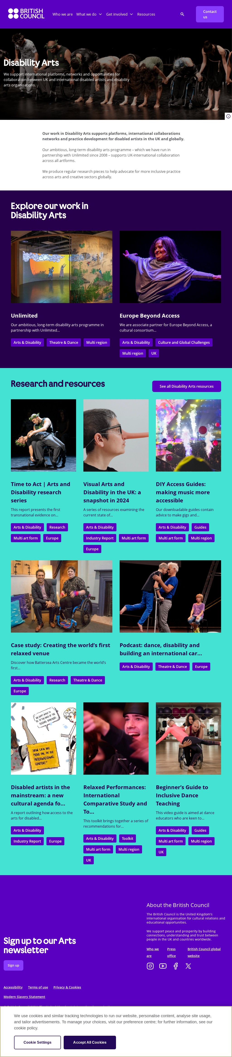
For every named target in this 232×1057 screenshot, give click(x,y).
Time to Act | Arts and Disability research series (40, 492)
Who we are (63, 14)
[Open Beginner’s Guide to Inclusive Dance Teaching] (188, 738)
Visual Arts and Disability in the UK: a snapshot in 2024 (112, 492)
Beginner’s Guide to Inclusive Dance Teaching (182, 795)
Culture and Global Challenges (184, 342)
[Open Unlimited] (61, 267)
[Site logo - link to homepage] (26, 14)
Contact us (210, 14)
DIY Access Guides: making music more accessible (183, 492)
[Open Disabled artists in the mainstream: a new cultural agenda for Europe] (43, 738)
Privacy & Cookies (67, 987)
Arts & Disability (27, 342)
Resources (146, 14)
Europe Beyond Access (150, 315)
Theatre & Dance (63, 342)
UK (153, 353)
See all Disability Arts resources (187, 386)
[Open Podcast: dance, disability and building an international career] (170, 596)
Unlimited (24, 315)
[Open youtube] (163, 966)
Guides (200, 527)
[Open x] (188, 966)
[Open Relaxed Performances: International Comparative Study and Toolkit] (116, 738)
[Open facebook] (175, 966)
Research (57, 527)
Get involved (117, 14)
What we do (86, 14)
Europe (52, 538)
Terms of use (38, 987)
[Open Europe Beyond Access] (170, 267)
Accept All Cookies (89, 1042)
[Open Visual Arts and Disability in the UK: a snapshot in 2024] (116, 435)
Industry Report (100, 538)
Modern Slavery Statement (24, 997)
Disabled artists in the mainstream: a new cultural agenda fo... (40, 795)
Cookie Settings (37, 1042)
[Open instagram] (150, 966)
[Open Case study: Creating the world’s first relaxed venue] (61, 596)
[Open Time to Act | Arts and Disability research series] (43, 435)
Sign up (13, 965)
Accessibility (13, 987)
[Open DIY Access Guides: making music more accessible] (188, 435)
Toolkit (127, 838)
